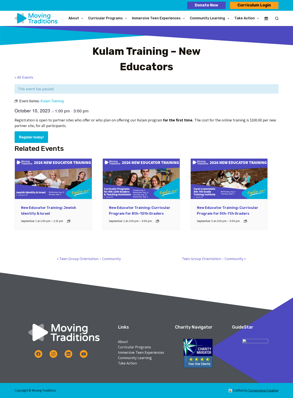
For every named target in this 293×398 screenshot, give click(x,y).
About (73, 18)
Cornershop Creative (263, 390)
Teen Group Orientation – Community (89, 258)
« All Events (24, 77)
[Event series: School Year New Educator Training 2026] (68, 221)
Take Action (244, 18)
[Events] (266, 18)
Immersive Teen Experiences (156, 18)
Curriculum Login (254, 5)
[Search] (276, 18)
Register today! (31, 137)
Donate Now (206, 5)
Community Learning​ (207, 18)
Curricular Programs (105, 18)
